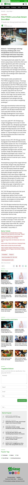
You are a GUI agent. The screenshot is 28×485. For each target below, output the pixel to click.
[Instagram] (15, 473)
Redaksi (19, 477)
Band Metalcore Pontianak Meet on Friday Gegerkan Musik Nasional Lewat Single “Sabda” (13, 233)
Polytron (11, 254)
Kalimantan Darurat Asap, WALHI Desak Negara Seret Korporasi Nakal (15, 422)
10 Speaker (4, 254)
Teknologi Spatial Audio (8, 260)
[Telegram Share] (23, 266)
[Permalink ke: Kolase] (2, 25)
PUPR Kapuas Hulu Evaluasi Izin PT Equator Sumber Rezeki (14, 438)
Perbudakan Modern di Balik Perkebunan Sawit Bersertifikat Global (15, 427)
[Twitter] (13, 473)
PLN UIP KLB (5, 458)
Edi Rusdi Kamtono (16, 458)
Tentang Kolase (11, 477)
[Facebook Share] (14, 266)
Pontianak (4, 455)
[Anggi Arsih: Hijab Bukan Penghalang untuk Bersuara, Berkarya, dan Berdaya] (21, 276)
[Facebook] (10, 473)
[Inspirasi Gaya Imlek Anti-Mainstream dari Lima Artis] (7, 290)
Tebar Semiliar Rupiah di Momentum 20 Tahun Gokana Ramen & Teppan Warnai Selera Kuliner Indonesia (13, 249)
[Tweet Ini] (17, 266)
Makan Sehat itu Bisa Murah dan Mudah (11, 245)
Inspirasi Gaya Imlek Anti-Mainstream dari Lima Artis (13, 240)
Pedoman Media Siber (10, 479)
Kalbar (12, 455)
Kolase (5, 25)
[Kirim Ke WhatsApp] (26, 266)
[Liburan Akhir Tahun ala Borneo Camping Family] (21, 290)
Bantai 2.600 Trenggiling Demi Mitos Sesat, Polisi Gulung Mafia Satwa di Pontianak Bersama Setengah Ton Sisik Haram (15, 444)
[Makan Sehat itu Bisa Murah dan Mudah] (7, 304)
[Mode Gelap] (23, 4)
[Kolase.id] (7, 4)
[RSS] (18, 473)
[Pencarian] (26, 4)
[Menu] (2, 4)
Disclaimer (20, 479)
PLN (17, 455)
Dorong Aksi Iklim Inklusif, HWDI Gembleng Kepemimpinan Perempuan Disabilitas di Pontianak (15, 433)
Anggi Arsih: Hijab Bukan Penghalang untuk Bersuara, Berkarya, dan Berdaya (11, 237)
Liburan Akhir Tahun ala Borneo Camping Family (13, 243)
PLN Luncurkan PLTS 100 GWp (13, 417)
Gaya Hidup (4, 14)
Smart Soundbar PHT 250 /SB (9, 257)
